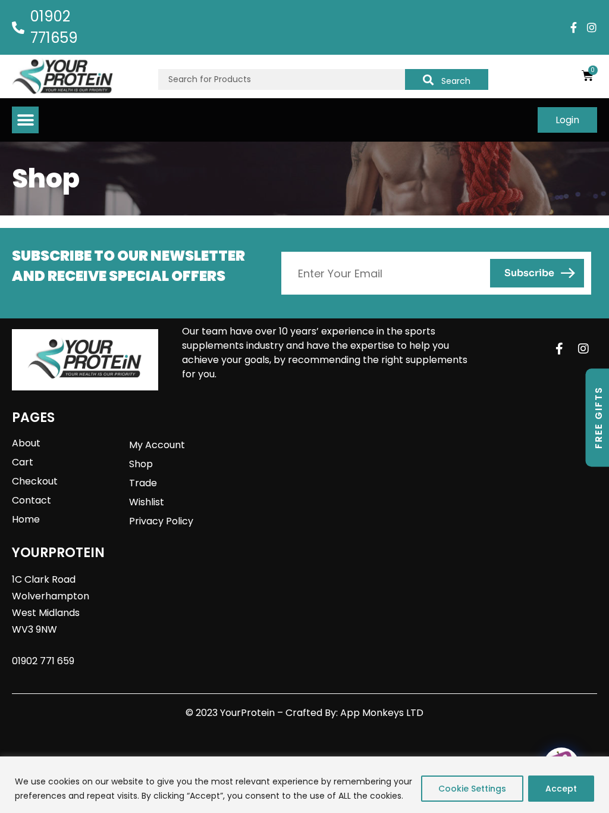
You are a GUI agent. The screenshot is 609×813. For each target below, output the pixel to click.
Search (455, 81)
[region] (304, 784)
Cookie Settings (472, 789)
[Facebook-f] (574, 27)
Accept (561, 789)
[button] (25, 120)
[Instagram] (591, 27)
